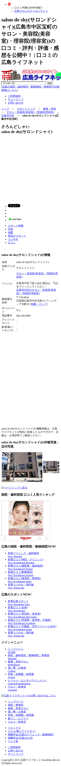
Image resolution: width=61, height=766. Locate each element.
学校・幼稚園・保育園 (21, 715)
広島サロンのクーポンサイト (31, 11)
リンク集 (13, 741)
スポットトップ (26, 108)
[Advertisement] (30, 168)
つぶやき (13, 239)
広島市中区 (7, 115)
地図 (10, 232)
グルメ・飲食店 (17, 721)
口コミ (12, 242)
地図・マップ (39, 304)
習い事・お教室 (17, 711)
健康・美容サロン (18, 708)
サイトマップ (15, 99)
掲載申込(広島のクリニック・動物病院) (31, 734)
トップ (5, 108)
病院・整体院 (15, 705)
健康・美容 (49, 108)
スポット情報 (15, 225)
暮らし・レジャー (18, 718)
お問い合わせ (15, 102)
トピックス (14, 727)
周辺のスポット (17, 235)
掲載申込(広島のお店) (20, 738)
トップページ (15, 701)
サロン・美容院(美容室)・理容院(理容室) (30, 112)
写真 (10, 229)
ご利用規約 (14, 96)
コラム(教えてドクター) (21, 731)
